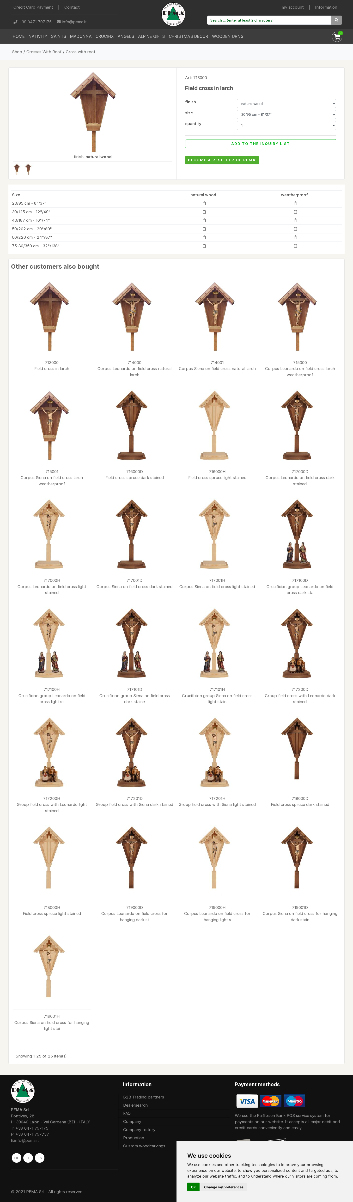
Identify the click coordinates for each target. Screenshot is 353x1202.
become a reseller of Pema (222, 160)
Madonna (81, 36)
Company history (139, 1129)
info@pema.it (74, 21)
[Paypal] (271, 1100)
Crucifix (105, 36)
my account (293, 7)
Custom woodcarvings (144, 1146)
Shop (17, 51)
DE (16, 1158)
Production (133, 1137)
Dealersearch (135, 1105)
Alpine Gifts (151, 36)
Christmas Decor (188, 36)
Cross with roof (80, 51)
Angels (126, 36)
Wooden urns (227, 36)
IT (28, 1158)
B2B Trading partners (143, 1097)
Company (132, 1121)
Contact (72, 7)
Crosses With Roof (43, 51)
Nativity (38, 36)
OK (193, 1187)
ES (39, 1158)
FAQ (127, 1113)
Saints (58, 36)
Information (326, 7)
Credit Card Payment (33, 7)
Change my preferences (223, 1187)
